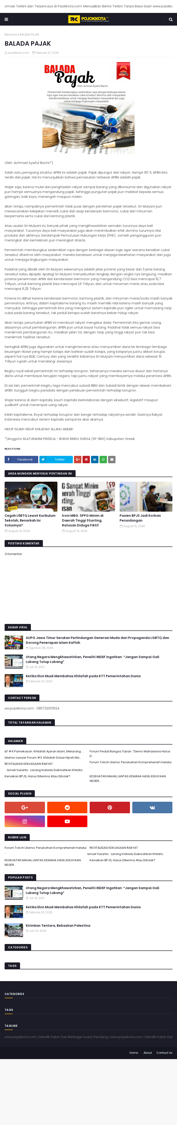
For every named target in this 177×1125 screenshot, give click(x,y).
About (148, 1053)
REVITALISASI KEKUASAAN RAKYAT (29, 764)
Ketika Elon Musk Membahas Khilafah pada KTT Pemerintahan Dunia (83, 676)
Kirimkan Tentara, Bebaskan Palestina (58, 925)
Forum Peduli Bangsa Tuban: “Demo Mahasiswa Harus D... (130, 753)
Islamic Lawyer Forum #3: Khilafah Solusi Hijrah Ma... (43, 757)
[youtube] (67, 821)
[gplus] (25, 807)
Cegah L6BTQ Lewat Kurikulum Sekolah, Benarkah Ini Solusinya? (30, 520)
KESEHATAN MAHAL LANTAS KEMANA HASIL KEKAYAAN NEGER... (128, 778)
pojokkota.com (18, 53)
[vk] (152, 807)
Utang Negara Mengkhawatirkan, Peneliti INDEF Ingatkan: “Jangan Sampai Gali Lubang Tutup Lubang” (92, 659)
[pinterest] (110, 807)
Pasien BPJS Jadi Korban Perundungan (140, 518)
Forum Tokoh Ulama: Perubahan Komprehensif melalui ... (130, 764)
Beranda (11, 34)
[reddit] (67, 807)
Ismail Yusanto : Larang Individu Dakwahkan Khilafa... (45, 770)
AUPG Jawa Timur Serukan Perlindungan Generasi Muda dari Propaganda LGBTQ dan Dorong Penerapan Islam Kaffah (97, 640)
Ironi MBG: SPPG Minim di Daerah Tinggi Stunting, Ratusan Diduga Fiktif (82, 520)
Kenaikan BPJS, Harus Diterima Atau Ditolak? (37, 776)
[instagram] (25, 821)
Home (134, 1053)
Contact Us (164, 1053)
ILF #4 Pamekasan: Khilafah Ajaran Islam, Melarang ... (44, 751)
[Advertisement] (88, 1091)
